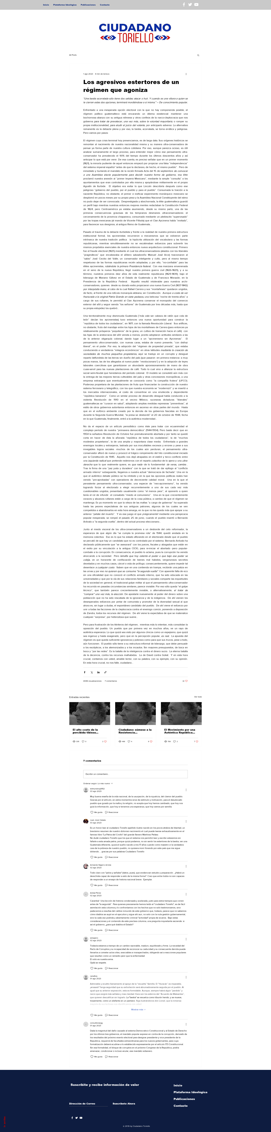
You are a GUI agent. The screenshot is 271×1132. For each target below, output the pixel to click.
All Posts (73, 55)
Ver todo (198, 697)
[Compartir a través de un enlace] (105, 672)
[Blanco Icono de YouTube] (196, 4)
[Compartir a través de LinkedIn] (98, 672)
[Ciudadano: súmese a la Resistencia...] (135, 713)
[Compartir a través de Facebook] (84, 672)
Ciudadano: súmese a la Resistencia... (135, 731)
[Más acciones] (186, 74)
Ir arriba (4, 1121)
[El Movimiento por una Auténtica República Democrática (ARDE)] (181, 713)
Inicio (178, 1085)
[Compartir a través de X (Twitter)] (91, 672)
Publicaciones (184, 1099)
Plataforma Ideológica (190, 1092)
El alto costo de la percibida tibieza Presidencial (85, 731)
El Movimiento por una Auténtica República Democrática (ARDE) (179, 731)
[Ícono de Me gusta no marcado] (92, 812)
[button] (198, 55)
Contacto (181, 1105)
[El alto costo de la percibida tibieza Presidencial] (89, 713)
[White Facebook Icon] (183, 4)
